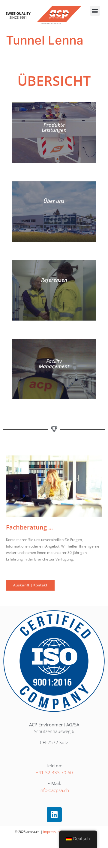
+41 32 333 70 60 (54, 772)
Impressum (52, 831)
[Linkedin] (54, 814)
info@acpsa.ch (54, 790)
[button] (95, 11)
